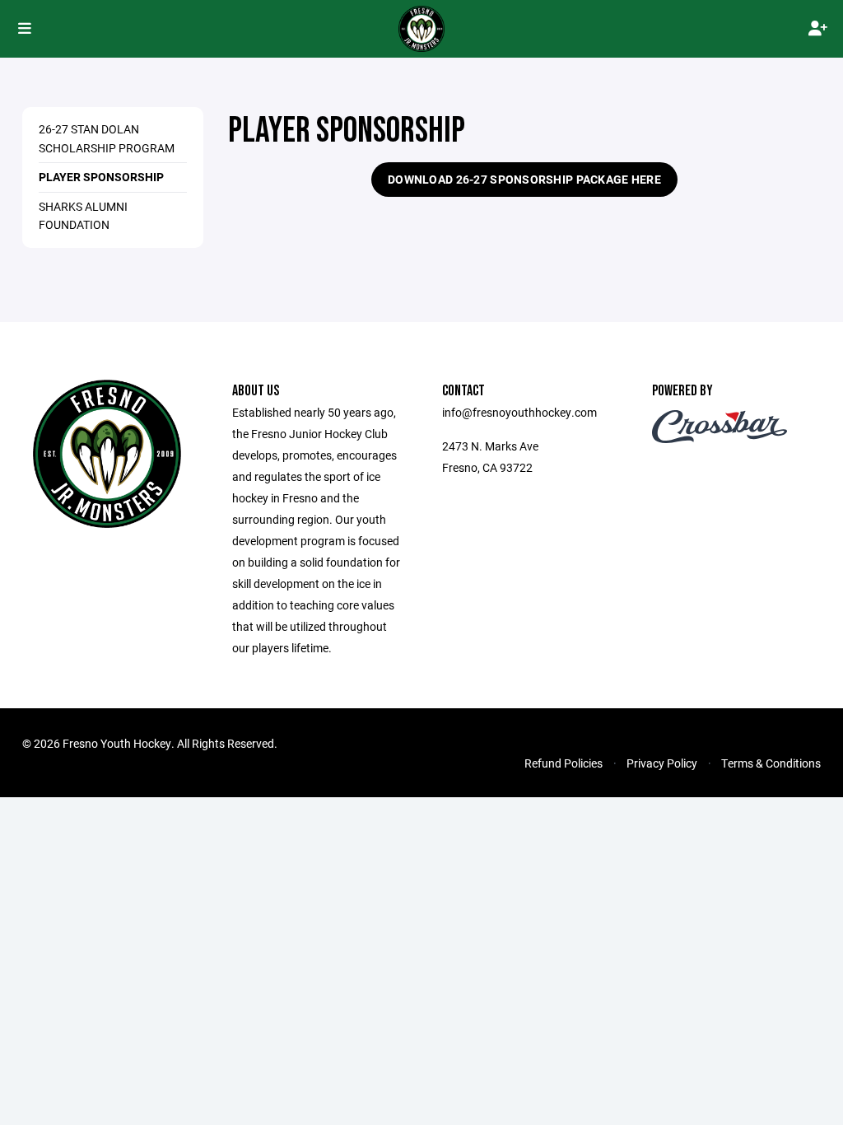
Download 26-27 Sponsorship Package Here (524, 179)
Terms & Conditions (771, 763)
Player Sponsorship (101, 176)
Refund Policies (563, 763)
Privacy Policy (661, 763)
